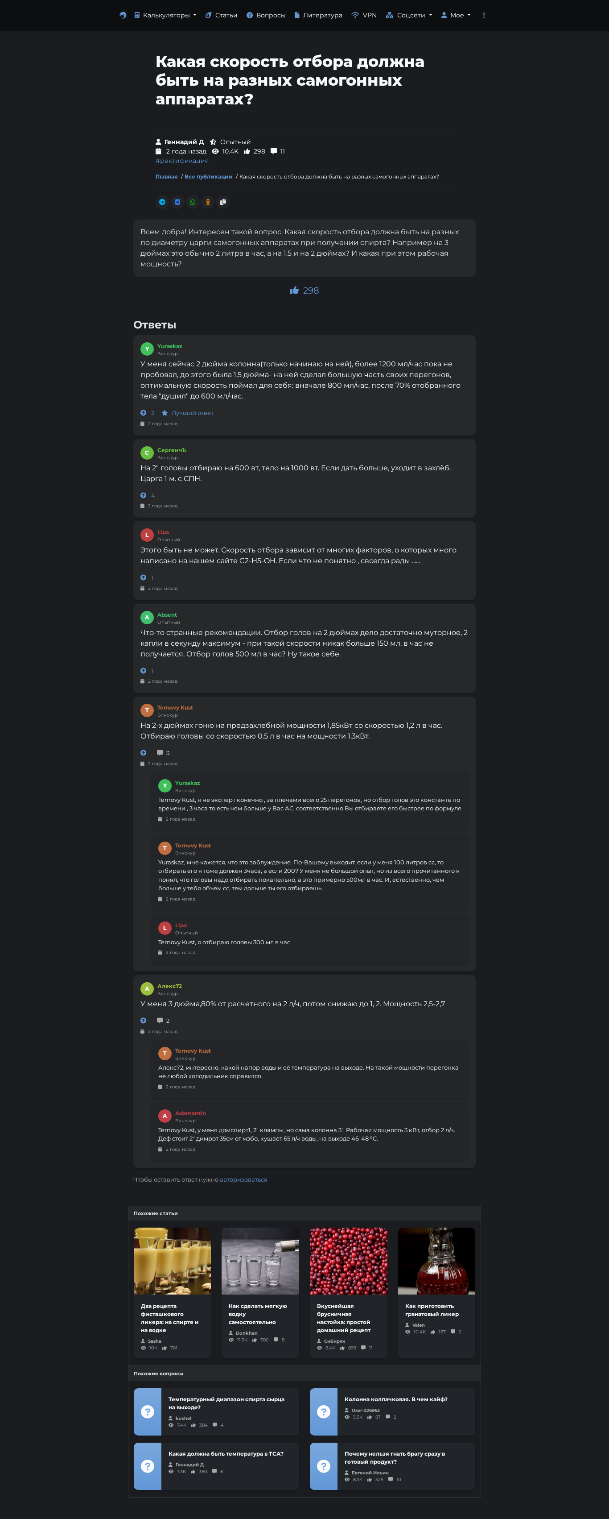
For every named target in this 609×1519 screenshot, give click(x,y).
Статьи (226, 15)
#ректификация (182, 161)
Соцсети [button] (412, 15)
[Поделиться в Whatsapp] (192, 202)
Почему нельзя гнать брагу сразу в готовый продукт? (395, 1457)
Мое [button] (458, 15)
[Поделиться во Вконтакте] (177, 202)
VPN (370, 15)
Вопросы (271, 15)
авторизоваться (243, 1179)
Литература (322, 15)
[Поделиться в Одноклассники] (207, 202)
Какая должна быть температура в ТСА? (226, 1453)
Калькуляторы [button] (167, 15)
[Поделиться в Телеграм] (162, 202)
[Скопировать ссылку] (223, 202)
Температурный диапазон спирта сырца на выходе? (226, 1403)
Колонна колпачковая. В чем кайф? (396, 1399)
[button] (484, 15)
